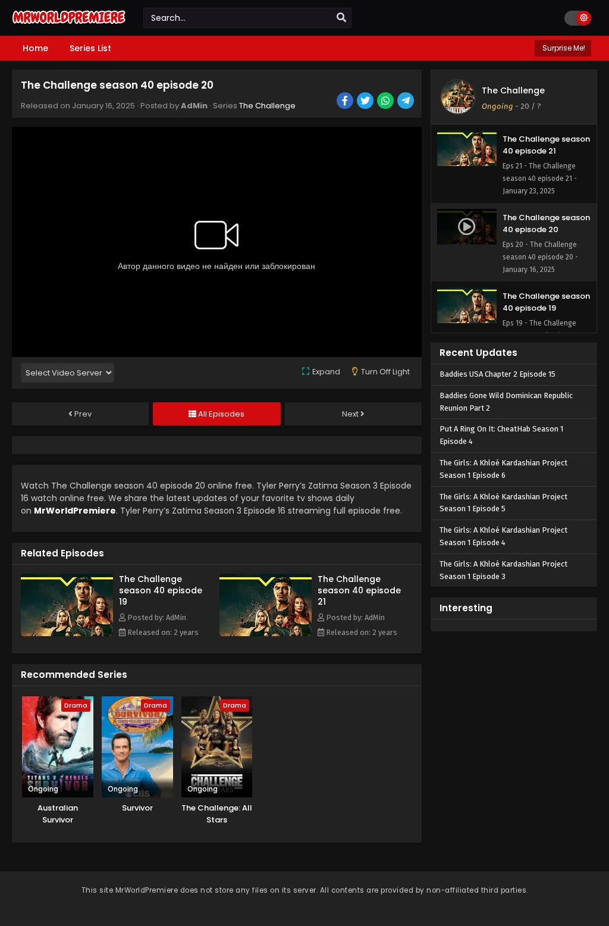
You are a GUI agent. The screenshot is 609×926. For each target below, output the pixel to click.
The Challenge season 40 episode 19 (160, 590)
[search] (341, 18)
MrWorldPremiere (75, 511)
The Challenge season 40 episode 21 (359, 590)
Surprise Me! (563, 48)
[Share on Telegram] (406, 102)
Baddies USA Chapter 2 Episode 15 (497, 374)
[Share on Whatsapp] (386, 102)
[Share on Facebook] (346, 102)
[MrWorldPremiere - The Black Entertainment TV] (68, 25)
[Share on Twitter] (366, 102)
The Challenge (267, 105)
